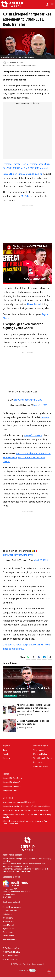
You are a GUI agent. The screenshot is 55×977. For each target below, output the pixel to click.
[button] (47, 4)
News (5, 750)
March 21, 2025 (40, 405)
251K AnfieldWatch (12, 948)
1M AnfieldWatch (11, 956)
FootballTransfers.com (12, 907)
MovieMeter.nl (8, 921)
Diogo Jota (37, 762)
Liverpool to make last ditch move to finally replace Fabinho (26, 806)
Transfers (6, 754)
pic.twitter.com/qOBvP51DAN (18, 554)
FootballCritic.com (10, 911)
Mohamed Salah (40, 754)
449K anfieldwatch (12, 952)
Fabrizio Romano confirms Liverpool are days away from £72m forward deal (25, 822)
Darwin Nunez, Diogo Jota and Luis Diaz (22, 174)
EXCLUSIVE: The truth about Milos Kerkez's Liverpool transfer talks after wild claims (27, 457)
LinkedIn (7, 897)
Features (6, 758)
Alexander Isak (34, 304)
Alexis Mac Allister (40, 766)
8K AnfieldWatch (11, 960)
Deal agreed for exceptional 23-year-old (19, 802)
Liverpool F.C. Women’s (11, 782)
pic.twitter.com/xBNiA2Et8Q (28, 399)
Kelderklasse (8, 932)
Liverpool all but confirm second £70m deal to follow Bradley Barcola (27, 815)
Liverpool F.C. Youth (10, 790)
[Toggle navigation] (52, 4)
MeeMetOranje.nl (9, 939)
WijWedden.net (9, 929)
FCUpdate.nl (7, 914)
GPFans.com (8, 918)
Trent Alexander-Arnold (42, 758)
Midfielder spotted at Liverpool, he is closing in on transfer (26, 810)
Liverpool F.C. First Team (12, 778)
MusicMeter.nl (8, 925)
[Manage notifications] (49, 971)
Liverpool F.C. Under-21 (12, 786)
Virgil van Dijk (38, 750)
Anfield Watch (8, 936)
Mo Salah (25, 196)
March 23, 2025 (41, 560)
